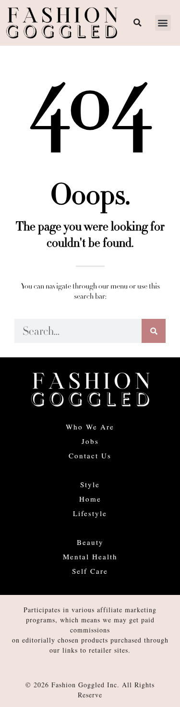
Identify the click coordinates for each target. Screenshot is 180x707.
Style (90, 484)
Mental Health (90, 556)
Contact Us (90, 455)
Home (90, 499)
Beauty (90, 542)
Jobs (90, 441)
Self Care (90, 571)
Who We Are (90, 426)
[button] (163, 23)
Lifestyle (90, 513)
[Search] (154, 331)
